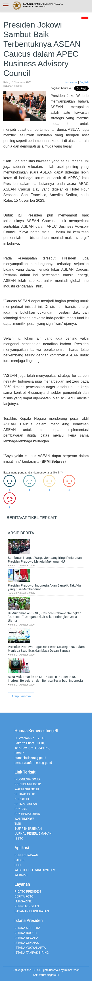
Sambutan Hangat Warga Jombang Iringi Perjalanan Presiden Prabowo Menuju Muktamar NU (45, 559)
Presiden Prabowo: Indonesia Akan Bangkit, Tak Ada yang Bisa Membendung (44, 587)
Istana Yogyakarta (30, 947)
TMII (18, 823)
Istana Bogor (26, 933)
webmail (21, 875)
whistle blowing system (35, 870)
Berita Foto (24, 896)
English (84, 82)
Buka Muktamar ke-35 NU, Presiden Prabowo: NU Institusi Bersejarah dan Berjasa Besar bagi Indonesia (45, 679)
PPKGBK (21, 809)
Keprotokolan (27, 906)
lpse (18, 865)
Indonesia (71, 82)
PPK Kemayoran (27, 814)
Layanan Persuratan (32, 911)
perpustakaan (26, 855)
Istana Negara (26, 938)
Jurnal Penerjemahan (33, 833)
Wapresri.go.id (27, 789)
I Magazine (23, 901)
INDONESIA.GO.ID (27, 779)
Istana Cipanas (27, 942)
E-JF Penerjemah (28, 828)
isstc (19, 838)
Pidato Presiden (28, 891)
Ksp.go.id (22, 799)
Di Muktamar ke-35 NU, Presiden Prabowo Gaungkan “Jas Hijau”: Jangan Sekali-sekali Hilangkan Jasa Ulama (44, 617)
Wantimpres (25, 818)
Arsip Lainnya (21, 696)
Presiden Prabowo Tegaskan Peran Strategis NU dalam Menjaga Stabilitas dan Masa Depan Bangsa (46, 649)
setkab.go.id (25, 794)
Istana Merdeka (27, 928)
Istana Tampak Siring (32, 952)
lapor (20, 860)
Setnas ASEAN (26, 804)
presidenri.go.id (28, 784)
